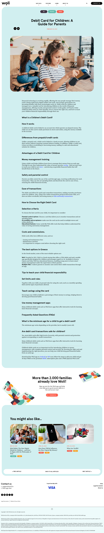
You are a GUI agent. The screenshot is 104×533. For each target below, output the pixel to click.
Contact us (96, 3)
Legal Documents (5, 501)
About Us (65, 3)
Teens (60, 11)
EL (86, 3)
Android (42, 357)
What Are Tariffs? (73, 448)
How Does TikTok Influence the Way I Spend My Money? (47, 449)
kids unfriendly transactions (63, 196)
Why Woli (38, 3)
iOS (49, 357)
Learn (56, 3)
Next (87, 471)
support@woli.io (7, 486)
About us (100, 488)
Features (48, 3)
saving (66, 165)
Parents (52, 11)
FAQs (101, 483)
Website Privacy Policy (15, 501)
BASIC (44, 358)
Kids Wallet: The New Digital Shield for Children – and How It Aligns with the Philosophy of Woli (20, 451)
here (41, 167)
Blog (20, 456)
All (43, 11)
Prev (17, 471)
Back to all (52, 471)
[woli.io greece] (6, 3)
